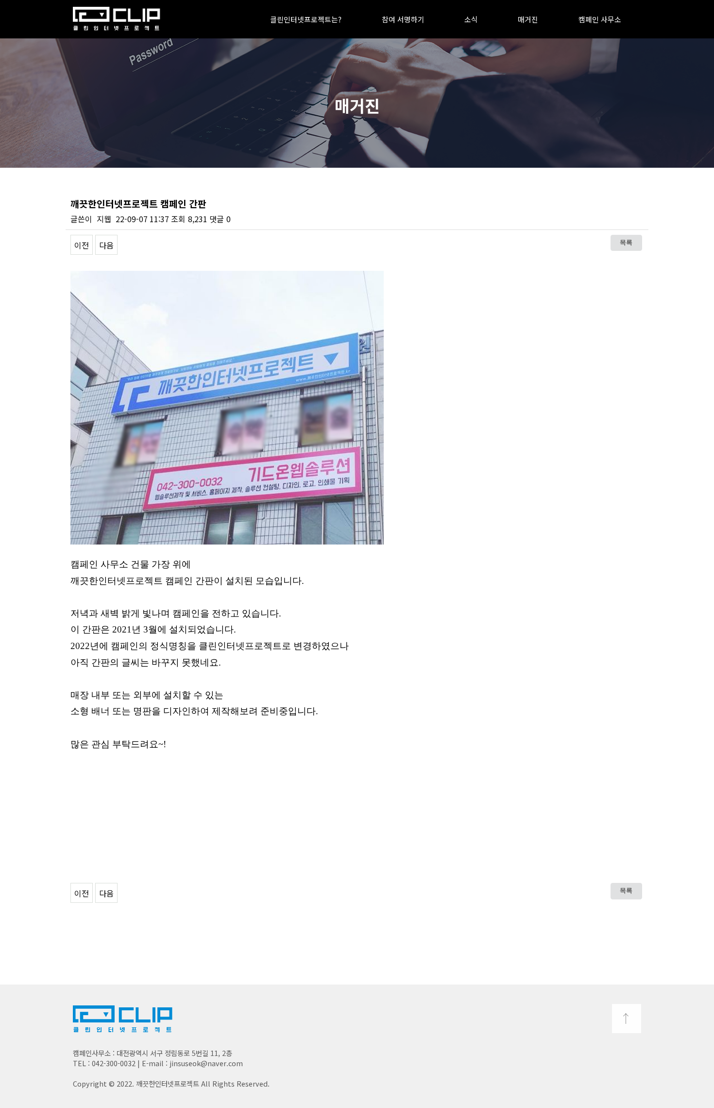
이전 (81, 245)
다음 (106, 245)
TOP (626, 1018)
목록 (626, 243)
